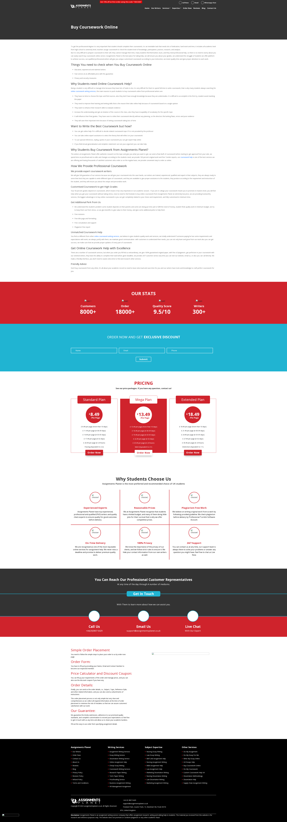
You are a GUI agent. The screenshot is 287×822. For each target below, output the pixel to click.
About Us (76, 762)
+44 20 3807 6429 (129, 800)
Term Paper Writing (117, 776)
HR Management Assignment (120, 786)
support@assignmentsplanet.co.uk (143, 630)
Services (165, 8)
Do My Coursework (191, 769)
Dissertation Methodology (193, 776)
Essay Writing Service (117, 755)
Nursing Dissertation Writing (157, 776)
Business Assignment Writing (120, 783)
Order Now (187, 8)
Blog (203, 8)
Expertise (176, 8)
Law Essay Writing (153, 755)
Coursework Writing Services (120, 769)
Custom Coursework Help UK (194, 772)
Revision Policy (78, 776)
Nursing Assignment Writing (157, 762)
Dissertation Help (190, 779)
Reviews (196, 8)
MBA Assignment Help (155, 765)
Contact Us (211, 8)
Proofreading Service (117, 779)
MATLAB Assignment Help (156, 759)
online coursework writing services (83, 91)
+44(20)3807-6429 (94, 630)
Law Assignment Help (154, 769)
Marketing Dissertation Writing (158, 772)
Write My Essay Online (192, 759)
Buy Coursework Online (192, 765)
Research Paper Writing (118, 772)
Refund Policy (77, 779)
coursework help (186, 157)
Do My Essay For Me (191, 755)
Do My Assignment (190, 752)
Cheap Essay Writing (117, 765)
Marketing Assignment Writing (157, 783)
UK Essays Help (189, 762)
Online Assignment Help (118, 762)
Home (147, 8)
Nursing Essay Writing (154, 752)
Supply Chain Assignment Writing (195, 783)
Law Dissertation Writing (155, 779)
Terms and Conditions (81, 783)
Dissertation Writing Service (119, 759)
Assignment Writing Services (120, 752)
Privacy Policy (77, 772)
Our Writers (156, 8)
